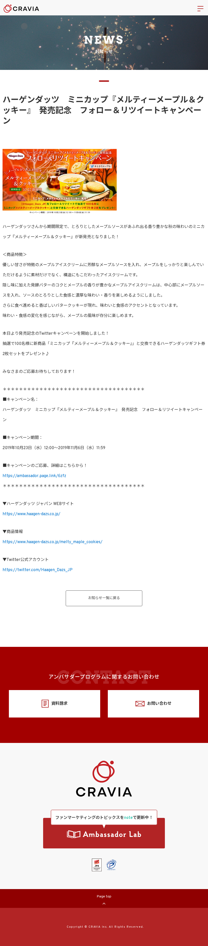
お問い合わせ (159, 703)
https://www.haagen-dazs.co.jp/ (31, 514)
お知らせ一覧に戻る (104, 598)
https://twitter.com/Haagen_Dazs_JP (38, 570)
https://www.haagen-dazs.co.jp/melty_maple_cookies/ (52, 542)
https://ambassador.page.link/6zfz (34, 476)
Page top (104, 896)
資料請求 (59, 703)
